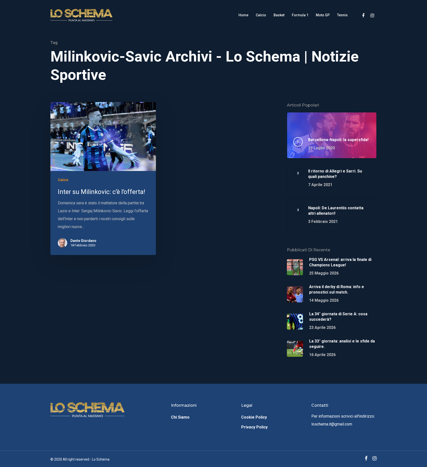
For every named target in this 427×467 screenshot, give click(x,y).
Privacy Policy (254, 427)
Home (243, 15)
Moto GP (323, 15)
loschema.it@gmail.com (331, 424)
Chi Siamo (180, 417)
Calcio (261, 15)
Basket (279, 15)
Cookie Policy (254, 417)
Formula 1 (300, 15)
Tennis (342, 15)
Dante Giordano (83, 241)
